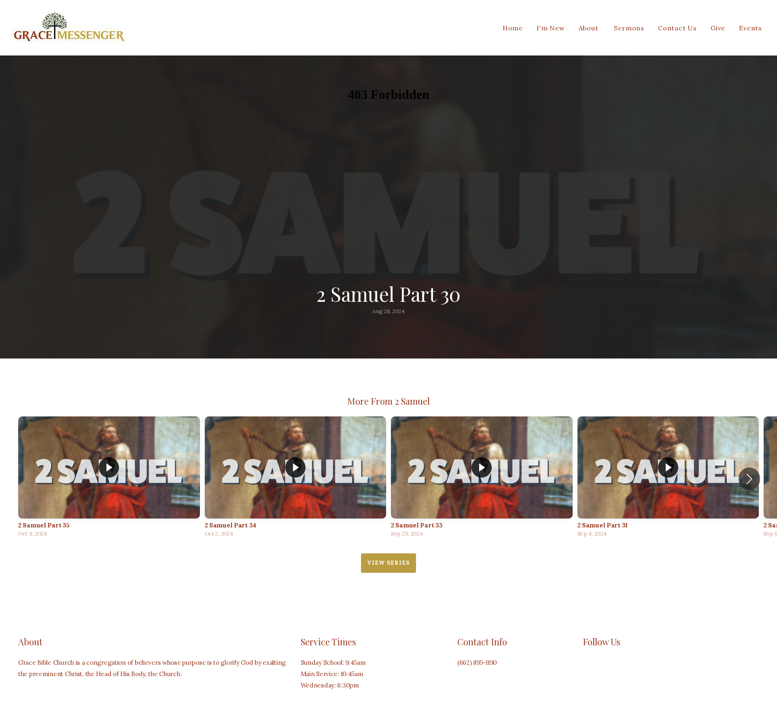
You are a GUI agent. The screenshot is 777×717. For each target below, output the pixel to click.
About (590, 28)
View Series (388, 562)
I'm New (551, 28)
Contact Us (677, 28)
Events (750, 28)
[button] (749, 479)
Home (513, 28)
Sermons (629, 28)
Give (718, 28)
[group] (109, 478)
